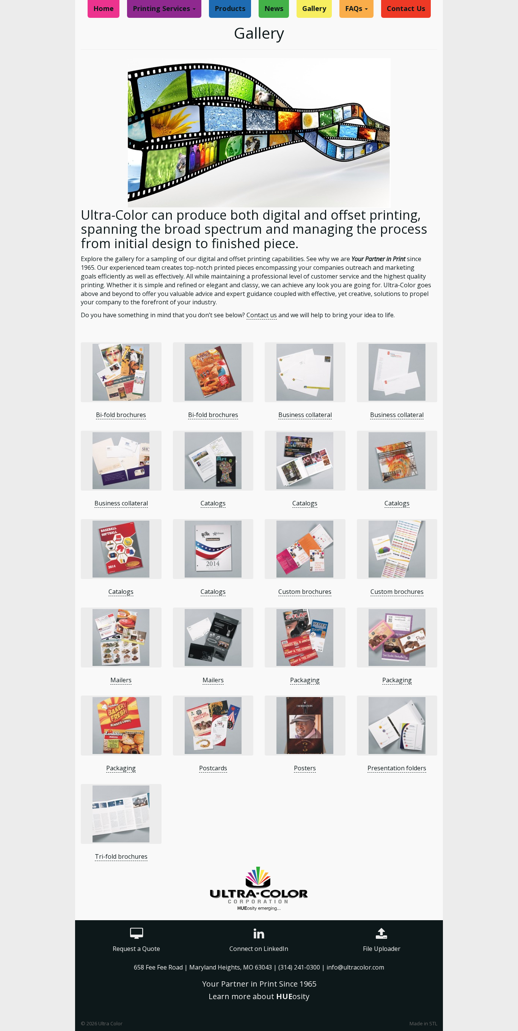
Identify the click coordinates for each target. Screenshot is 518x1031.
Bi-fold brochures (121, 415)
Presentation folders (396, 768)
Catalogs (213, 503)
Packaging (305, 680)
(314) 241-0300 (299, 967)
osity (292, 996)
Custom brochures (304, 591)
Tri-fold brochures (121, 856)
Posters (305, 768)
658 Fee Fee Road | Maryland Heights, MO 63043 (203, 967)
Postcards (213, 768)
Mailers (121, 680)
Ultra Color (110, 1023)
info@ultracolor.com (355, 967)
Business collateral (305, 415)
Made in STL (423, 1023)
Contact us (261, 315)
